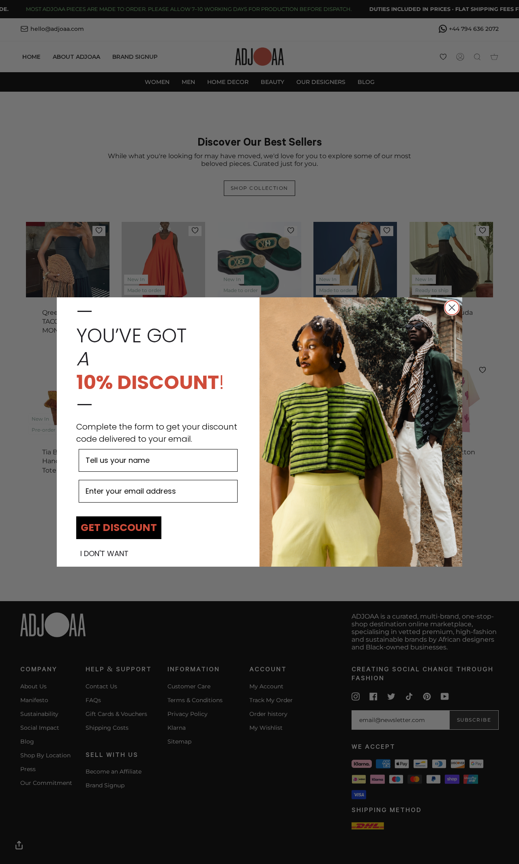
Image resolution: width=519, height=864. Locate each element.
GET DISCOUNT (119, 527)
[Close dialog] (452, 308)
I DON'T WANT (104, 554)
